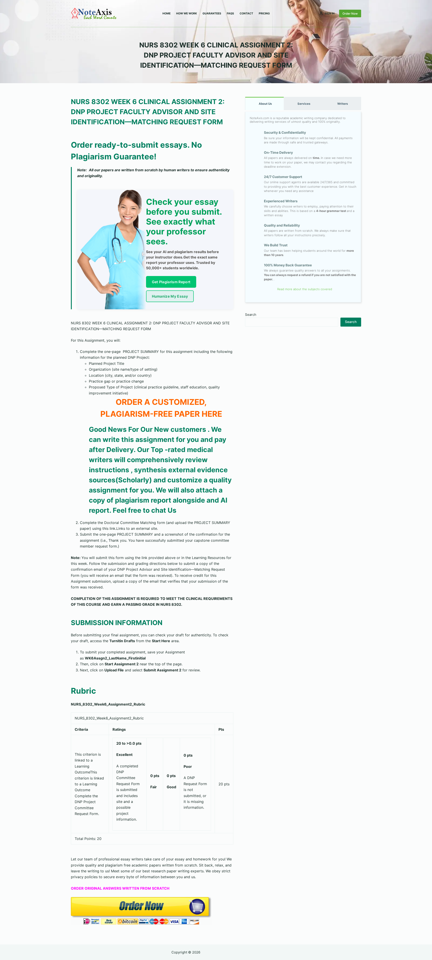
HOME (166, 13)
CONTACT (246, 13)
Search (250, 314)
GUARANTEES (211, 13)
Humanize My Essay (170, 296)
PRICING (264, 13)
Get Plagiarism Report (171, 282)
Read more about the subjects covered (304, 289)
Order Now (350, 13)
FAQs (230, 13)
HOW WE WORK (186, 13)
